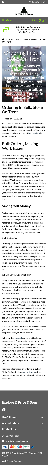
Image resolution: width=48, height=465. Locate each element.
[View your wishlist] (39, 20)
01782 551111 (12, 435)
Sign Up (35, 2)
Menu (8, 20)
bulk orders (34, 133)
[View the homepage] (24, 10)
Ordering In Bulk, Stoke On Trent (23, 40)
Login (43, 2)
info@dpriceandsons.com (17, 441)
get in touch (29, 372)
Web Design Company (12, 461)
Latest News (13, 39)
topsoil (18, 338)
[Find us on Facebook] (4, 2)
